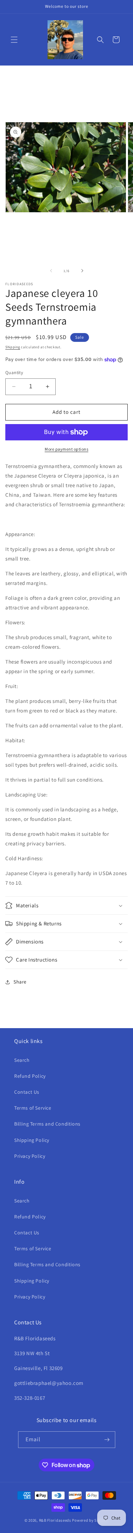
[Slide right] (82, 270)
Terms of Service (32, 1108)
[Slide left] (51, 270)
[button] (14, 39)
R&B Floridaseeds (55, 1520)
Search (22, 1060)
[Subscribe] (107, 1439)
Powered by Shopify (90, 1520)
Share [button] (20, 982)
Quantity (14, 373)
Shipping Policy (31, 1140)
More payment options (66, 449)
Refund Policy (30, 1076)
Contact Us (26, 1092)
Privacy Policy (29, 1156)
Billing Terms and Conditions (47, 1124)
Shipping (12, 347)
